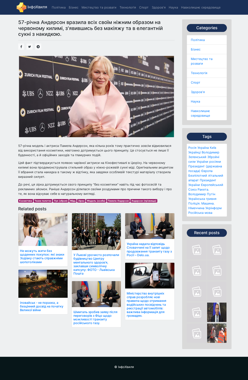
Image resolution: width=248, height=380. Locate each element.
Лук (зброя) (61, 200)
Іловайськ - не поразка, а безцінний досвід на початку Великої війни (41, 306)
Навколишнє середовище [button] (200, 7)
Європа (207, 171)
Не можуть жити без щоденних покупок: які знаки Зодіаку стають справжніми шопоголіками (42, 256)
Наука (195, 101)
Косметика (25, 200)
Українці (194, 152)
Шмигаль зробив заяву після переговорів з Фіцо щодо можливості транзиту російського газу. (95, 317)
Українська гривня (202, 199)
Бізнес (196, 49)
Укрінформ (213, 208)
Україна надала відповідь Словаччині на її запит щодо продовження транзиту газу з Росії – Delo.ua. (149, 249)
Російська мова (200, 213)
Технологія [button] (128, 7)
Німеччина (196, 208)
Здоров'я (198, 92)
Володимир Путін (201, 194)
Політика (198, 40)
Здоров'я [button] (159, 7)
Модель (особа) (96, 200)
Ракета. (203, 189)
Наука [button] (173, 7)
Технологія (199, 73)
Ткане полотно (42, 200)
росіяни (215, 161)
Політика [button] (59, 7)
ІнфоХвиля (36, 7)
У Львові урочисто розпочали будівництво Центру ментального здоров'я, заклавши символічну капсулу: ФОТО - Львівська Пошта (96, 264)
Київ (213, 148)
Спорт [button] (144, 7)
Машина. (207, 203)
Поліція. (194, 203)
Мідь (73, 200)
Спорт (195, 82)
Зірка (81, 200)
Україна (203, 148)
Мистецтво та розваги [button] (99, 7)
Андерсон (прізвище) (143, 200)
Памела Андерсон (118, 200)
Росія (192, 148)
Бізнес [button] (73, 7)
